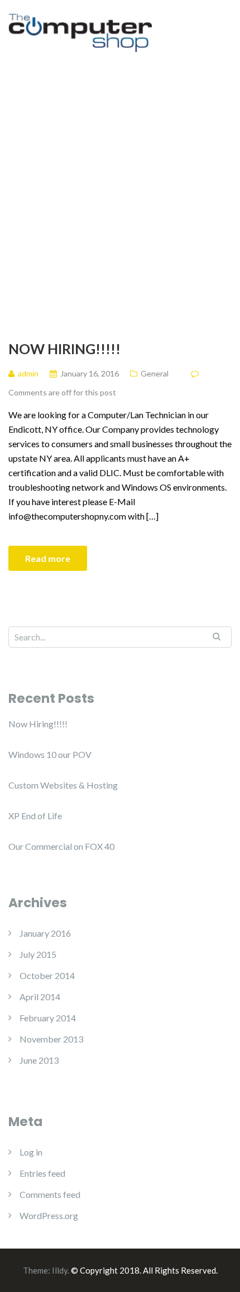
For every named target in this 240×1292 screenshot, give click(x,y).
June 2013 (39, 1060)
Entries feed (42, 1173)
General (155, 373)
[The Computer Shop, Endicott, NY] (80, 31)
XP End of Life (35, 815)
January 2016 (45, 933)
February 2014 (48, 1017)
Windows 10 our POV (50, 754)
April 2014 (40, 996)
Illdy (60, 1270)
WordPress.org (49, 1215)
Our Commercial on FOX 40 (61, 846)
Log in (31, 1152)
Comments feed (50, 1194)
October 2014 (47, 975)
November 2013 (51, 1039)
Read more (47, 558)
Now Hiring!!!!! (64, 348)
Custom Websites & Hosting (63, 785)
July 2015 (38, 954)
